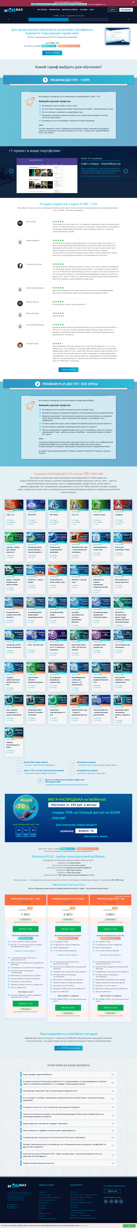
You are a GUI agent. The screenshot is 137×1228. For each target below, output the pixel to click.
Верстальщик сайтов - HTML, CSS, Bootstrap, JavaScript (79, 647)
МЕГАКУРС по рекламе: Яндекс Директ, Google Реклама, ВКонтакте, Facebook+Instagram (122, 617)
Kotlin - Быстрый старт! (35, 645)
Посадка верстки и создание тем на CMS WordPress (13, 614)
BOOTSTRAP (32, 515)
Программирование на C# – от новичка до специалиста (57, 647)
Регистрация (126, 10)
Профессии (54, 10)
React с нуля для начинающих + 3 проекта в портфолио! (13, 712)
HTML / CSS (10, 515)
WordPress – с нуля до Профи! (80, 1215)
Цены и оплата (44, 1203)
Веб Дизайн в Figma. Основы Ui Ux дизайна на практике (35, 712)
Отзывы (83, 10)
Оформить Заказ (25, 929)
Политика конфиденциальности (50, 1197)
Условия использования (47, 1200)
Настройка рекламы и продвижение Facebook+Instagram (100, 614)
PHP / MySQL (54, 515)
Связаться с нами (45, 1195)
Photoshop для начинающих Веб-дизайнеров (56, 549)
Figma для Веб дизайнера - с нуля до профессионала (122, 680)
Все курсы (42, 10)
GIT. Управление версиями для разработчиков (55, 680)
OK (129, 1226)
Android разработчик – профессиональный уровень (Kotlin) (100, 712)
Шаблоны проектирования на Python (13, 745)
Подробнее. (84, 1225)
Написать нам (112, 1191)
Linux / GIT (75, 515)
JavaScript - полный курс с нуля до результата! (12, 549)
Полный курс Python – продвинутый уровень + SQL (101, 680)
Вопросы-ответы (70, 10)
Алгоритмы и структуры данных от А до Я (57, 712)
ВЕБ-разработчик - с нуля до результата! (84, 1195)
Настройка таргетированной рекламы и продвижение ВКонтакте (78, 617)
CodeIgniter (119, 515)
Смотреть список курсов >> (25, 951)
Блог (92, 10)
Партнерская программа (47, 1218)
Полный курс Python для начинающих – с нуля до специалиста (35, 549)
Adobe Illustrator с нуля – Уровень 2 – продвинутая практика (79, 712)
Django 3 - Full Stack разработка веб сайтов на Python (13, 582)
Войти (112, 10)
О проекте (42, 1192)
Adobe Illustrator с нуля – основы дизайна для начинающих (79, 549)
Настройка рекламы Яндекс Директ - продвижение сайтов (35, 614)
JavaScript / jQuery (99, 515)
